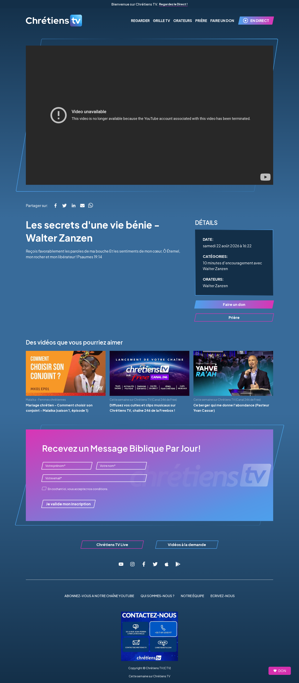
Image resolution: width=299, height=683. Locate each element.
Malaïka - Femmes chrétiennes (46, 399)
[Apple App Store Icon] (166, 564)
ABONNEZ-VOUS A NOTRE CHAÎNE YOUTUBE (99, 596)
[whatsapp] (90, 205)
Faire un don (234, 304)
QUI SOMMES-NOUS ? (157, 596)
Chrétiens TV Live (112, 544)
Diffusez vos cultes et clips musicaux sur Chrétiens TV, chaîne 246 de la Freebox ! (143, 408)
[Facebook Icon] (143, 564)
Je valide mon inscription (68, 503)
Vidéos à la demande (187, 544)
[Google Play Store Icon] (178, 564)
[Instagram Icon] (132, 564)
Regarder (140, 20)
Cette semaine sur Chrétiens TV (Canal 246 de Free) (143, 399)
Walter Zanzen (215, 285)
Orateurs (182, 20)
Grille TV (161, 20)
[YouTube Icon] (121, 564)
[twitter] (64, 205)
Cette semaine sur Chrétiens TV (149, 676)
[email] (82, 205)
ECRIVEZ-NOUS (223, 596)
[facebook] (55, 205)
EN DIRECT (259, 20)
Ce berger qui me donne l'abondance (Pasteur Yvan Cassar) (231, 408)
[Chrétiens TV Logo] (54, 20)
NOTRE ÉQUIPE (192, 596)
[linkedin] (73, 205)
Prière (201, 20)
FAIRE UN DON (222, 20)
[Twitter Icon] (155, 564)
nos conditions (97, 489)
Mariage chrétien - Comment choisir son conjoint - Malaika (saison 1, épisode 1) (59, 408)
